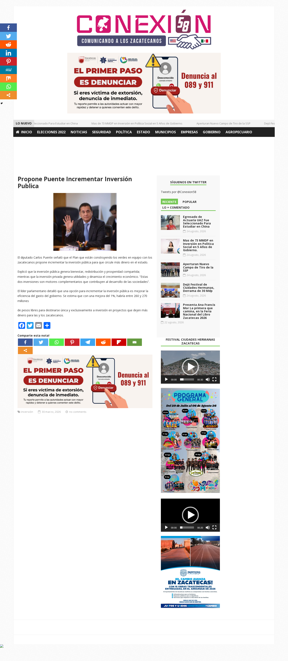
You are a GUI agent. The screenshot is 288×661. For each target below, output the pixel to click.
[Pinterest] (72, 342)
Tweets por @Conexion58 (178, 192)
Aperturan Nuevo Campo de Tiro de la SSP (218, 123)
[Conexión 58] (144, 29)
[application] (190, 367)
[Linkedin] (8, 53)
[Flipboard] (119, 342)
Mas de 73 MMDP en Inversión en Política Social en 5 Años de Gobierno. (131, 123)
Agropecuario (239, 132)
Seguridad (101, 132)
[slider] (187, 379)
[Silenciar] (208, 379)
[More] (25, 350)
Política (124, 132)
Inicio (26, 132)
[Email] (134, 342)
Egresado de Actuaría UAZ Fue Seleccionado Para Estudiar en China (197, 221)
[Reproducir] (166, 379)
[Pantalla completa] (214, 379)
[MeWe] (8, 70)
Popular (189, 202)
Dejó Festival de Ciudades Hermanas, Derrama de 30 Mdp (198, 287)
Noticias (79, 132)
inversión (27, 412)
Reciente (169, 202)
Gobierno (212, 132)
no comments (77, 412)
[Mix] (8, 78)
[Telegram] (87, 342)
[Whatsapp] (56, 342)
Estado (143, 132)
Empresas (189, 132)
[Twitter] (41, 342)
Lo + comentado (176, 207)
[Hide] (1, 103)
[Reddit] (103, 342)
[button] (190, 367)
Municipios (165, 132)
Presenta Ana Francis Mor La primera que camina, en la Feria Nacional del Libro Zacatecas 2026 (199, 311)
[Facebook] (25, 342)
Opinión (23, 141)
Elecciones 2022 (51, 132)
